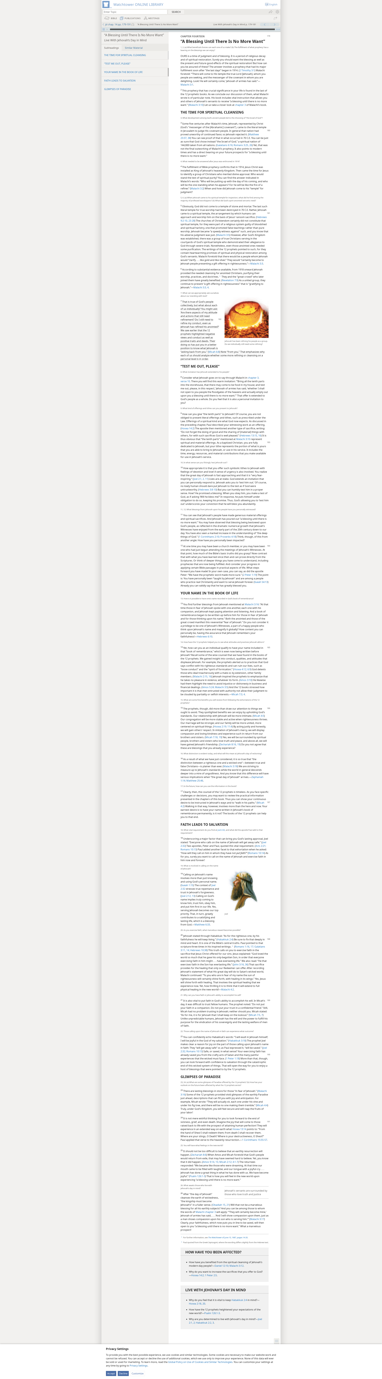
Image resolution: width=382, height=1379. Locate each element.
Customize (138, 1373)
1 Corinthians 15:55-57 (254, 1139)
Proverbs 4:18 (228, 536)
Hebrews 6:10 (204, 636)
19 (238, 744)
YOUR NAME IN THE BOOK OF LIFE (123, 72)
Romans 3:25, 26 (242, 145)
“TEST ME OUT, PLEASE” (117, 63)
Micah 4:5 (258, 715)
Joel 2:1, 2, (199, 479)
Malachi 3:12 (236, 1265)
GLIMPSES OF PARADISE (117, 89)
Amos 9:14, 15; (211, 1162)
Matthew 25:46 (194, 780)
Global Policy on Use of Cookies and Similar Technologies (200, 1362)
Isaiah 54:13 (261, 582)
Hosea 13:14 (239, 1129)
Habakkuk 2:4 (225, 939)
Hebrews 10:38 (198, 950)
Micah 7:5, (255, 1015)
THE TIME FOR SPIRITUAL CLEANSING (125, 55)
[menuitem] (277, 11)
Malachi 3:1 (187, 84)
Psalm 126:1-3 (197, 1176)
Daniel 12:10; (222, 1265)
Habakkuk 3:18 (237, 1040)
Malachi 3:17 (257, 1219)
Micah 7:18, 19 (213, 737)
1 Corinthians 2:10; (209, 536)
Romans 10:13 (188, 849)
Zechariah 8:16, (228, 744)
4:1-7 (235, 1162)
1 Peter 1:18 (232, 1058)
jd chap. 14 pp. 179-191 (118, 24)
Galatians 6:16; (225, 145)
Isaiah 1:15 (187, 885)
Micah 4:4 (262, 1105)
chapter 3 (240, 105)
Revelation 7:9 (230, 280)
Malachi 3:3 (256, 263)
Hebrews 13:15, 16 (250, 435)
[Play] (107, 29)
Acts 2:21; (260, 846)
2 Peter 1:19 (249, 574)
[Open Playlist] (103, 29)
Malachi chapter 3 (206, 1212)
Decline (123, 1373)
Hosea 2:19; (220, 726)
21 (227, 1204)
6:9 (249, 669)
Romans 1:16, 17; (244, 946)
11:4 (229, 726)
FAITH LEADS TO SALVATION (119, 80)
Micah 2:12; (225, 1162)
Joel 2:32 (221, 830)
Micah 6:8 (214, 351)
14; (188, 950)
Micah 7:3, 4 (238, 694)
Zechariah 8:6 (198, 1154)
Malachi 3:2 (197, 188)
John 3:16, (239, 964)
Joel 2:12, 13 (188, 896)
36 (246, 964)
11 (206, 479)
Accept (111, 1373)
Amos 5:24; (208, 687)
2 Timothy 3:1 (247, 70)
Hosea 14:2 (187, 428)
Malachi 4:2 (227, 989)
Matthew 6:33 (202, 924)
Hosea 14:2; (197, 1275)
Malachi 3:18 (230, 766)
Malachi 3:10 (196, 105)
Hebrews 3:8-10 (207, 489)
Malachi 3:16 (252, 604)
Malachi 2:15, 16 (202, 676)
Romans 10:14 (256, 853)
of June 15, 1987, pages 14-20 (228, 1237)
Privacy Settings (139, 1365)
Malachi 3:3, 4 (201, 287)
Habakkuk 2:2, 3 (204, 1322)
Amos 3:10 (246, 680)
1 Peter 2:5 (210, 1275)
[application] (191, 29)
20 (203, 1303)
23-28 (191, 220)
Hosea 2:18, (195, 1303)
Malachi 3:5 (223, 235)
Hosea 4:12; (240, 669)
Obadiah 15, (219, 1204)
